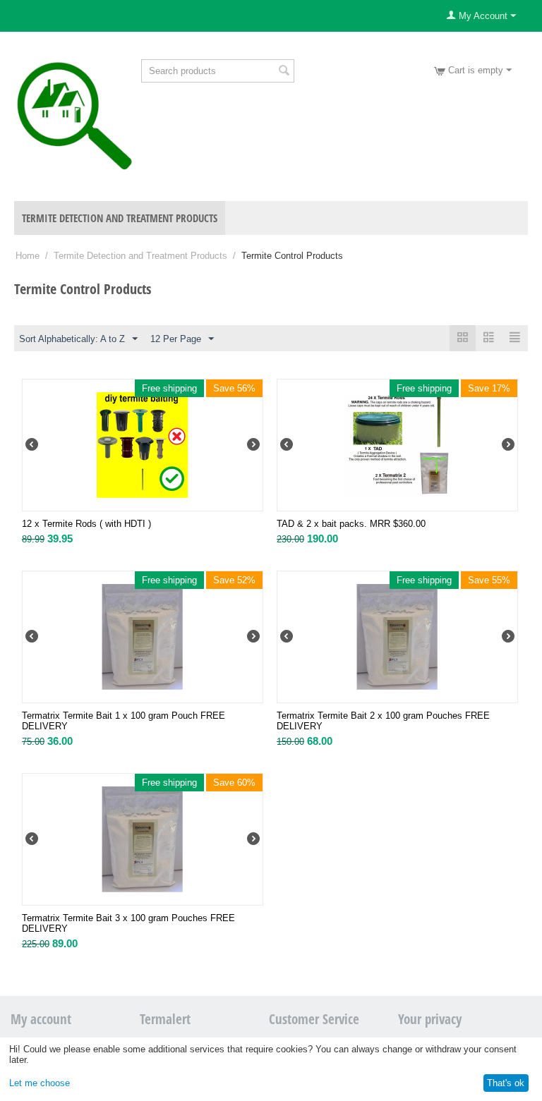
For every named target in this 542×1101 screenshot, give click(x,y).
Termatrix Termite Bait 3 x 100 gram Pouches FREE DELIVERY (128, 923)
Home (28, 255)
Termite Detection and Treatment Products (119, 218)
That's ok (505, 1083)
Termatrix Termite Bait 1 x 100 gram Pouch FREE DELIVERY (123, 720)
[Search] (284, 72)
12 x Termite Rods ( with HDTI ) (86, 523)
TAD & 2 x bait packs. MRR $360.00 (351, 523)
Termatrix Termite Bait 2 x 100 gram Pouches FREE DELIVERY (383, 720)
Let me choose (39, 1083)
